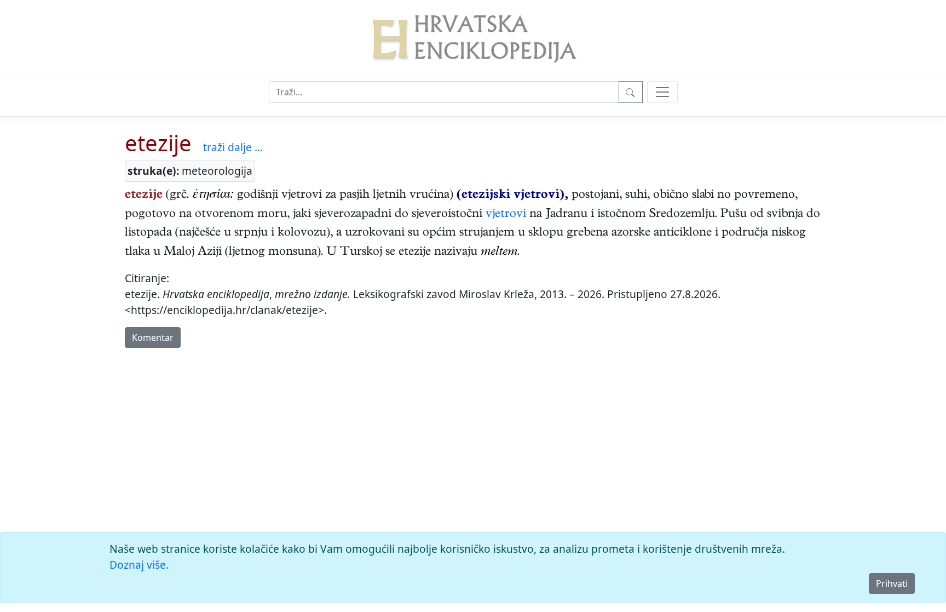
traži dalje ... (233, 147)
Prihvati (892, 583)
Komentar (153, 337)
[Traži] (631, 92)
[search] (662, 92)
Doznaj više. (139, 564)
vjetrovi (506, 214)
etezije (158, 143)
